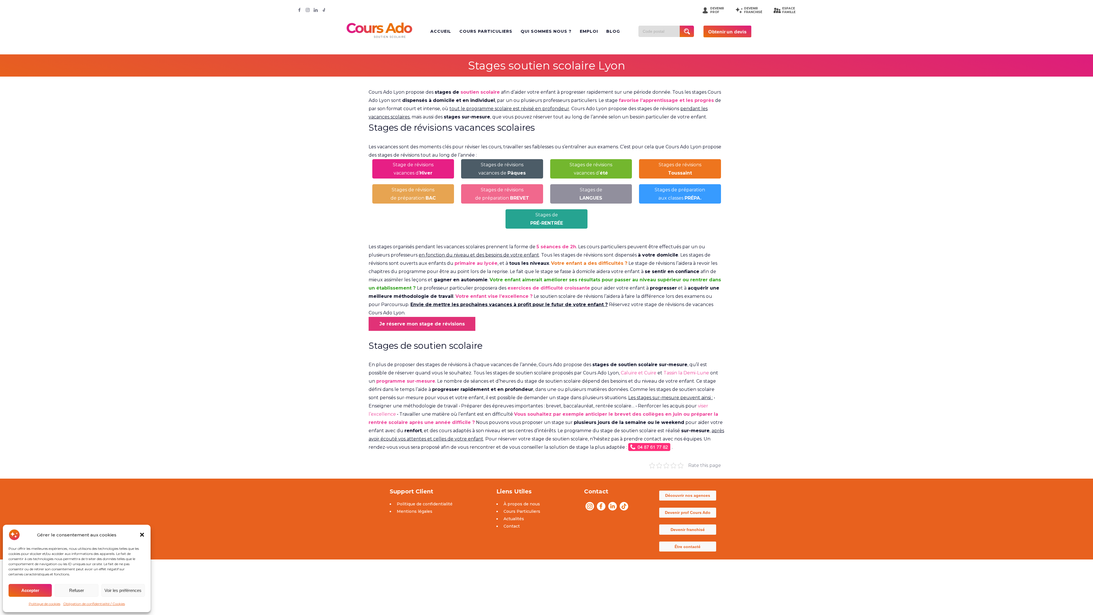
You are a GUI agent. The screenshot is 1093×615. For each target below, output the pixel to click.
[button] (142, 535)
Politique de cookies (44, 604)
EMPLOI (589, 31)
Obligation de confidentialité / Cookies (94, 604)
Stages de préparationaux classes (680, 194)
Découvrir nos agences (687, 495)
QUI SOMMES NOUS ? (546, 31)
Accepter (30, 590)
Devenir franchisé (688, 529)
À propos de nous (522, 504)
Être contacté (687, 546)
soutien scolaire (480, 92)
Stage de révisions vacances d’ (413, 169)
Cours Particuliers (522, 511)
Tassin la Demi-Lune (686, 373)
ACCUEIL (440, 31)
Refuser (76, 590)
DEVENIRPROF (717, 10)
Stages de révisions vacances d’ (591, 169)
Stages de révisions (680, 169)
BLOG (613, 31)
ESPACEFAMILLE (789, 10)
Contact (512, 526)
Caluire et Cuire (638, 373)
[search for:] (661, 31)
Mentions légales (414, 511)
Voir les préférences (122, 590)
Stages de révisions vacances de (502, 169)
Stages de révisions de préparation (413, 194)
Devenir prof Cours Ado (687, 512)
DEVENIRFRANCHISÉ (753, 10)
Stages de (591, 194)
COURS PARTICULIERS (485, 31)
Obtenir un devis (727, 31)
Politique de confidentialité (425, 504)
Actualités (514, 518)
